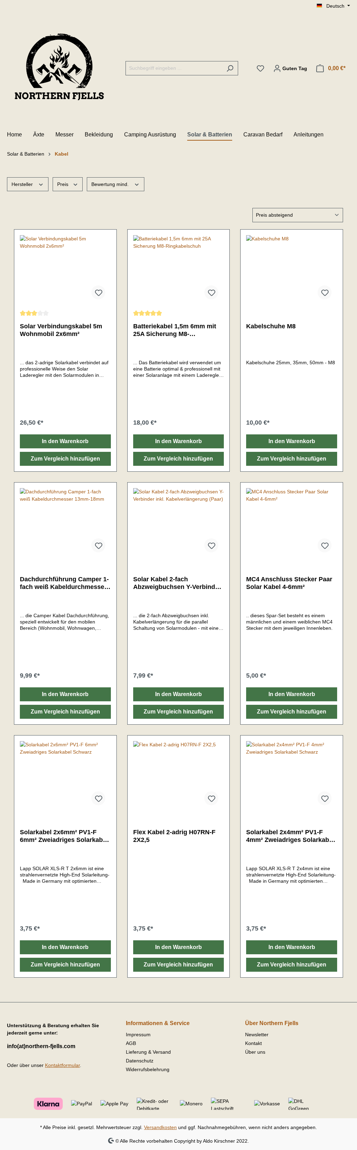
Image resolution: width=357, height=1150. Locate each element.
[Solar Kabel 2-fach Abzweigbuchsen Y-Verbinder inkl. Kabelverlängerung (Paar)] (178, 523)
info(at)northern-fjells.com (41, 1046)
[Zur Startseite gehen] (59, 67)
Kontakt (253, 1043)
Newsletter (256, 1034)
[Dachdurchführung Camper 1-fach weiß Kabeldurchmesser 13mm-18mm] (65, 523)
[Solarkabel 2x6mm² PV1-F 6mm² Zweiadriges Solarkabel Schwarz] (65, 776)
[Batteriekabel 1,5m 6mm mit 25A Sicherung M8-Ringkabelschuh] (178, 270)
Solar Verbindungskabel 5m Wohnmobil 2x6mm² (61, 330)
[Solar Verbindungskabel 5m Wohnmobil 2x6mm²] (65, 270)
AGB (131, 1043)
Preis (63, 184)
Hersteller (23, 184)
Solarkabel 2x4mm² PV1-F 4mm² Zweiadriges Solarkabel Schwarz (290, 836)
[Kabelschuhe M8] (291, 270)
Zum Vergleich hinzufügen (65, 459)
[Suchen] (230, 68)
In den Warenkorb (65, 441)
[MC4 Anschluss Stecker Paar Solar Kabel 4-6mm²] (291, 523)
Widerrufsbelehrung (147, 1069)
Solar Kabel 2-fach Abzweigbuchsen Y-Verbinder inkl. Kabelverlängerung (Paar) (178, 583)
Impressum (138, 1034)
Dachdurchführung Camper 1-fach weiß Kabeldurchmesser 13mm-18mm (64, 583)
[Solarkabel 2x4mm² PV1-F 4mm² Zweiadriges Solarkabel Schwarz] (291, 776)
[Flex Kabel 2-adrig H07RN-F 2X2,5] (178, 776)
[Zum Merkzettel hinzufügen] (98, 292)
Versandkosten (160, 1127)
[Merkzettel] (260, 68)
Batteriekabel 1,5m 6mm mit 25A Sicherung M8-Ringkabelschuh (174, 330)
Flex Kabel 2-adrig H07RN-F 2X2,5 (174, 836)
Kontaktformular (62, 1065)
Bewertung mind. (110, 184)
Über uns (255, 1052)
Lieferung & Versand (148, 1052)
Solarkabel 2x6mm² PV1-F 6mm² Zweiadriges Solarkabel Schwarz (64, 836)
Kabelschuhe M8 (271, 326)
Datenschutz (139, 1060)
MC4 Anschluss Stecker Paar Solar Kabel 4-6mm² (289, 583)
